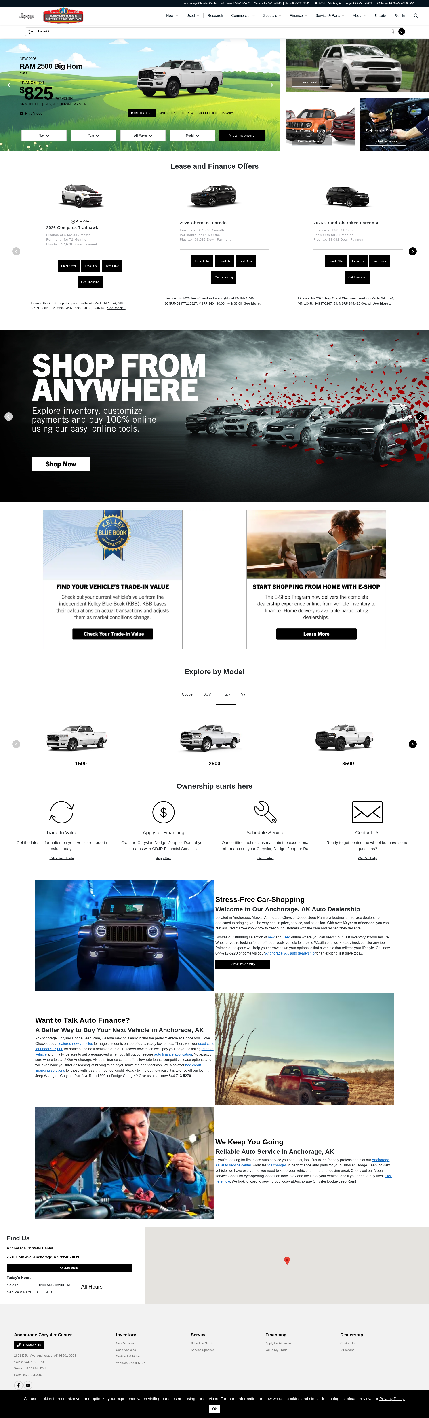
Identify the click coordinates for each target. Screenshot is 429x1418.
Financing (275, 1334)
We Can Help (367, 858)
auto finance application (173, 1054)
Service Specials (202, 1350)
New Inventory (311, 82)
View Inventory (242, 964)
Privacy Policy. (392, 1399)
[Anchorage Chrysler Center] (52, 15)
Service (199, 1334)
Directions (347, 1350)
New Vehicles (125, 1343)
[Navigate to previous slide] (3, 94)
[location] (316, 3)
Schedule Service (385, 141)
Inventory (126, 1334)
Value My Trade (276, 1350)
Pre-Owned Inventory (311, 141)
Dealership (351, 1334)
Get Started (265, 858)
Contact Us (31, 1345)
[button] (287, 1261)
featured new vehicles (75, 1044)
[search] (416, 16)
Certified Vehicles (128, 1356)
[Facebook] (18, 1385)
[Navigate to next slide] (277, 94)
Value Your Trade (62, 858)
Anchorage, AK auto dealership (290, 953)
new (271, 937)
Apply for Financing (279, 1343)
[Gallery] (214, 416)
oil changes (277, 1165)
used (286, 937)
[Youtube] (27, 1385)
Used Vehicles (126, 1350)
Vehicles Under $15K (130, 1363)
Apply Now (163, 858)
